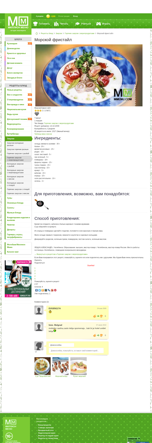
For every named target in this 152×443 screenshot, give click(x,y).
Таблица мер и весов (43, 134)
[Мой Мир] (46, 290)
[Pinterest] (55, 290)
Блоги (18, 39)
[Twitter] (39, 290)
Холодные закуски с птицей (15, 184)
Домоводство (13, 48)
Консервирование (15, 129)
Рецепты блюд (47, 33)
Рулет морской (79, 376)
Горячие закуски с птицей (18, 189)
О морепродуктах (15, 99)
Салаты (10, 207)
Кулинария (12, 43)
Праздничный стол (46, 430)
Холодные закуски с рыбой (15, 165)
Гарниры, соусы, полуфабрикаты (15, 235)
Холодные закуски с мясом (15, 178)
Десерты (11, 229)
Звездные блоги (14, 77)
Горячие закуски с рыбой (18, 153)
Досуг (9, 68)
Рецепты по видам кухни (48, 435)
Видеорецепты (14, 124)
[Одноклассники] (42, 290)
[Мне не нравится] (101, 316)
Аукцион (39, 16)
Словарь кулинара (46, 428)
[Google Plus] (52, 290)
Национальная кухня (16, 109)
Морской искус (61, 376)
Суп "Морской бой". (43, 376)
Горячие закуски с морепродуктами (79, 33)
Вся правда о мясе (15, 104)
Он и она (11, 58)
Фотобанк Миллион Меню (16, 245)
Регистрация (63, 16)
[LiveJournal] (49, 290)
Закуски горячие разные (17, 149)
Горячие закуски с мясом (18, 193)
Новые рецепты (14, 90)
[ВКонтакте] (36, 290)
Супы (9, 198)
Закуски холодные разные (15, 144)
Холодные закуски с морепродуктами (15, 171)
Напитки (11, 224)
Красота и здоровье (16, 53)
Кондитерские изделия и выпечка (18, 218)
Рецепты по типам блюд (48, 438)
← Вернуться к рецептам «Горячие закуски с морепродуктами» (61, 254)
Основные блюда (15, 203)
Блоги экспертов (15, 73)
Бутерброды (13, 134)
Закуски (59, 33)
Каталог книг (13, 252)
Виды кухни (12, 114)
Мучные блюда (14, 212)
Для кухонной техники (17, 119)
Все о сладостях (14, 94)
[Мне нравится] (94, 316)
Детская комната (14, 63)
